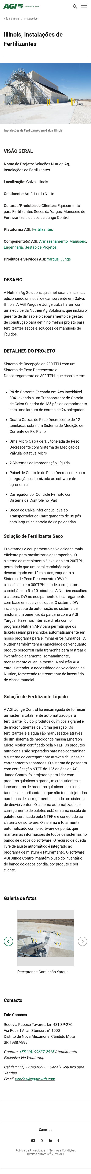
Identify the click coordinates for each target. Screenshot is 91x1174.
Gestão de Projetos (41, 247)
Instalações (30, 18)
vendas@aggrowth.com (35, 1079)
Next (82, 941)
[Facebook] (59, 1140)
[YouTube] (33, 1140)
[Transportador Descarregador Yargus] (36, 938)
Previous (8, 941)
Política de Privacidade (30, 1150)
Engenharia (13, 247)
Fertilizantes (42, 229)
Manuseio (77, 241)
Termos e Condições (63, 1150)
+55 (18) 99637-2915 (36, 1051)
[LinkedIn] (51, 1140)
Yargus (53, 259)
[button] (75, 7)
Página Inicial (11, 18)
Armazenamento (53, 241)
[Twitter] (42, 1140)
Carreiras (45, 1130)
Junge (65, 259)
